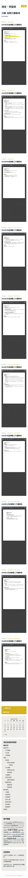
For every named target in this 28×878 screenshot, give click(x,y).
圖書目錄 (9, 785)
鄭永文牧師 (18, 834)
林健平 (5, 830)
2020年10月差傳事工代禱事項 (11, 573)
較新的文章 (6, 712)
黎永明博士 (19, 841)
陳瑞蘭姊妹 (10, 836)
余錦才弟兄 (5, 822)
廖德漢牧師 (14, 826)
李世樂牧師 (16, 827)
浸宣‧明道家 (8, 6)
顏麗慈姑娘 (18, 839)
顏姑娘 (5, 839)
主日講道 (7, 750)
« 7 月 (5, 734)
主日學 (7, 753)
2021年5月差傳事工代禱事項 (11, 162)
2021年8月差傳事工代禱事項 (11, 25)
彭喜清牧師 (8, 827)
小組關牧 (7, 775)
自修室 (5, 809)
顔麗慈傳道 (5, 841)
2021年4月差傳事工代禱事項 (11, 230)
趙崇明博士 (8, 834)
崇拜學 (11, 765)
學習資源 (9, 772)
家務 (4, 758)
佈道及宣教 (10, 227)
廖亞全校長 (7, 826)
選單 (25, 6)
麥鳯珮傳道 (10, 841)
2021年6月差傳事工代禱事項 (11, 93)
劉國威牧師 (20, 822)
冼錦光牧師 (10, 822)
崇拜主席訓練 (10, 762)
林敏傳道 (5, 832)
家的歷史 (7, 804)
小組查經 (7, 755)
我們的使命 (8, 802)
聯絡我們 (7, 807)
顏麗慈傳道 (11, 838)
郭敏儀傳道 (13, 834)
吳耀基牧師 (14, 823)
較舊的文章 (8, 708)
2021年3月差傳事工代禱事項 (11, 299)
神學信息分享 (10, 770)
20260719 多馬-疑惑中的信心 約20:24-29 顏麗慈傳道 (13, 860)
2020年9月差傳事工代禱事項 (11, 641)
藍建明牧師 (16, 832)
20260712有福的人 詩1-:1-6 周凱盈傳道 (13, 856)
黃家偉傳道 (14, 841)
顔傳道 (22, 839)
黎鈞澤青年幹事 (15, 842)
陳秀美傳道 (17, 836)
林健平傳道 (12, 829)
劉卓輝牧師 (15, 822)
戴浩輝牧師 (12, 827)
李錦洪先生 (21, 827)
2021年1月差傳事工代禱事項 (11, 436)
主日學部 (7, 767)
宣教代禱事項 (11, 22)
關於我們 (5, 790)
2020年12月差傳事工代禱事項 (11, 504)
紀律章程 (7, 797)
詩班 (21, 832)
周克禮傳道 (18, 823)
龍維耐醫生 (20, 842)
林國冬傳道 (20, 830)
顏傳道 (22, 836)
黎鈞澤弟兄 (8, 843)
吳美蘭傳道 (9, 824)
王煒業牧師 (10, 832)
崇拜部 (7, 760)
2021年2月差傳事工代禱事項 (11, 367)
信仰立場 (7, 799)
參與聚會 (7, 794)
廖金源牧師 (20, 825)
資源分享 (5, 748)
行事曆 (7, 792)
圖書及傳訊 (8, 782)
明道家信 (9, 787)
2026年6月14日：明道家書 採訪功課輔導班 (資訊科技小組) (13, 865)
